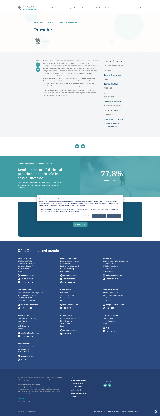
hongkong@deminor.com (115, 305)
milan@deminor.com (71, 305)
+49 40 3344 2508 (27, 336)
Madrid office (66, 315)
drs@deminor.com (27, 275)
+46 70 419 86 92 (111, 331)
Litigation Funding (74, 8)
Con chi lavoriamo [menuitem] (76, 387)
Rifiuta (114, 216)
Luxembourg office (68, 258)
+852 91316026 (111, 308)
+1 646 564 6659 (26, 308)
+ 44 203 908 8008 (112, 279)
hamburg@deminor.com (30, 333)
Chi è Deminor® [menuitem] (76, 390)
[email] (38, 69)
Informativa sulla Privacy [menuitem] (100, 411)
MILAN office (65, 290)
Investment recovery (69, 23)
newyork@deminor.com (29, 305)
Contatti (130, 8)
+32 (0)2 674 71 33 (27, 279)
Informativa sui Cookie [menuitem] (113, 411)
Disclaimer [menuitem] (124, 411)
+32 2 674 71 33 (26, 360)
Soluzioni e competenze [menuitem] (78, 380)
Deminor (46, 41)
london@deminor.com (114, 275)
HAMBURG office (24, 315)
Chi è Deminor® (101, 8)
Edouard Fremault (112, 124)
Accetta (98, 216)
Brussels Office (24, 258)
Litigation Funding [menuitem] (77, 383)
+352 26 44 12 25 (69, 279)
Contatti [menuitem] (73, 397)
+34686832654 (68, 334)
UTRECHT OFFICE (24, 344)
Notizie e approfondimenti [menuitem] (79, 393)
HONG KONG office (110, 290)
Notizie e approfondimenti (116, 8)
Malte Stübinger (111, 126)
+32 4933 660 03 (68, 308)
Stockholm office (110, 315)
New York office (25, 290)
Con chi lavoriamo (87, 8)
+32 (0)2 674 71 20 (27, 282)
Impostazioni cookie (84, 216)
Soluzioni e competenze (58, 8)
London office (109, 258)
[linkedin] (38, 64)
